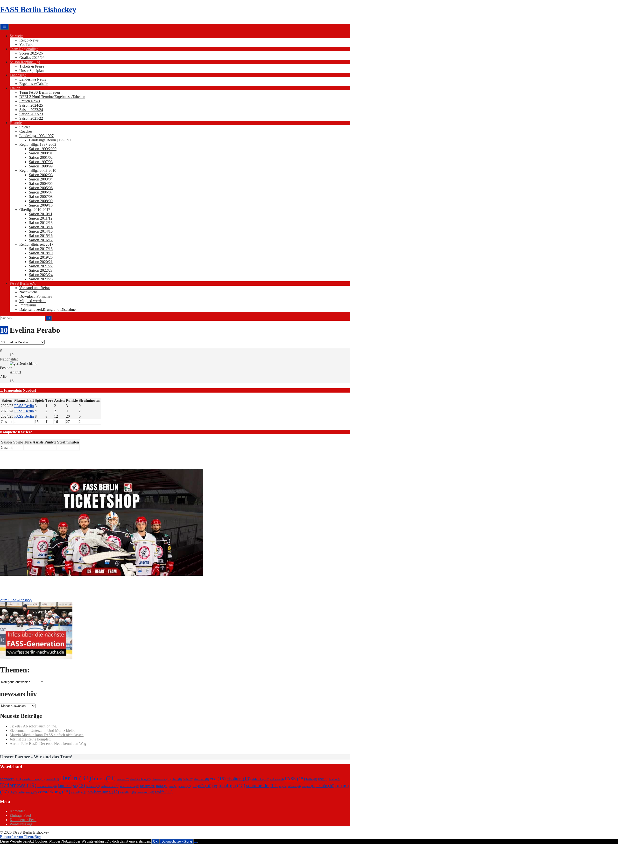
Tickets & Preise (31, 66)
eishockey (260, 779)
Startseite (16, 36)
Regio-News (29, 40)
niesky (147, 786)
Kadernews (18, 785)
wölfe (164, 792)
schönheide (262, 785)
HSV (323, 779)
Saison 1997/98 (41, 162)
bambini (52, 779)
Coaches (25, 131)
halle (311, 779)
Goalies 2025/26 (31, 57)
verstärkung (54, 791)
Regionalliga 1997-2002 (37, 144)
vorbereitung (103, 791)
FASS (295, 778)
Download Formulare (35, 296)
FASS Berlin (24, 406)
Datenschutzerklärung (177, 841)
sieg (283, 786)
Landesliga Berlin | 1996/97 (50, 140)
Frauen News (29, 101)
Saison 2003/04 (41, 179)
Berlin (75, 778)
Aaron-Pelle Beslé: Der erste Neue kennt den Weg (48, 743)
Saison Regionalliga (25, 62)
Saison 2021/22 (31, 118)
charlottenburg (140, 779)
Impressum (27, 305)
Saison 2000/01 (41, 153)
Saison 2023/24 (31, 110)
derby (188, 779)
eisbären (239, 778)
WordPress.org (21, 824)
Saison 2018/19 (41, 253)
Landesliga (18, 75)
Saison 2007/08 (41, 196)
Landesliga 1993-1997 (36, 136)
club (177, 779)
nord (162, 786)
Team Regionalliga (24, 49)
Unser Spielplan (31, 71)
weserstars (145, 792)
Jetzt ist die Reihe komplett (30, 739)
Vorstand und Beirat (34, 288)
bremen (123, 779)
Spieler (24, 127)
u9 (13, 792)
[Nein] (196, 842)
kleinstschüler (47, 786)
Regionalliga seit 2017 (36, 244)
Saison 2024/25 (31, 105)
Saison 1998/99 (41, 166)
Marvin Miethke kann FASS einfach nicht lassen (47, 735)
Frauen (15, 88)
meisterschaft (110, 786)
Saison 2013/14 (41, 227)
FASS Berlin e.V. (23, 283)
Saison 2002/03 (41, 175)
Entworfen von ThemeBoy (20, 837)
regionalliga (228, 785)
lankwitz (93, 786)
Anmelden (18, 811)
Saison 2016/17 (41, 240)
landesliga (71, 785)
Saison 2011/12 (40, 218)
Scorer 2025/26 (31, 53)
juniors (335, 779)
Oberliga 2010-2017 (34, 210)
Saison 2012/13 (41, 223)
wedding (128, 792)
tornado (325, 786)
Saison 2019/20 (41, 257)
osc (173, 786)
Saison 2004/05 (41, 183)
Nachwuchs (28, 292)
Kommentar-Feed (23, 820)
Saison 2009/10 (41, 205)
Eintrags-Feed (20, 815)
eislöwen (277, 779)
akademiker (33, 779)
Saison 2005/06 (41, 188)
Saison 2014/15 (41, 231)
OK (155, 841)
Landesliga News (32, 79)
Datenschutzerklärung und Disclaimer (48, 309)
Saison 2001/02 (41, 157)
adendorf (10, 779)
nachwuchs (129, 786)
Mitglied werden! (32, 301)
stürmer (294, 786)
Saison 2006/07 (41, 192)
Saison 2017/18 (41, 249)
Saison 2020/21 (41, 262)
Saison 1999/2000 (42, 149)
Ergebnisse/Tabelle (33, 84)
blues (104, 778)
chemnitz (161, 779)
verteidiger (79, 792)
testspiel (308, 786)
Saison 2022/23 (31, 114)
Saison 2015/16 (41, 236)
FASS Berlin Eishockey (38, 9)
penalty (184, 786)
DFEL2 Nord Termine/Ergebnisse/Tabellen (52, 97)
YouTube (26, 44)
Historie (16, 123)
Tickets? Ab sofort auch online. (33, 726)
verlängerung (27, 792)
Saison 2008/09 (41, 201)
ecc (218, 778)
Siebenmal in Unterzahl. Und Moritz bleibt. (43, 730)
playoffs (201, 786)
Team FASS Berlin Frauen (39, 92)
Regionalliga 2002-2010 (37, 170)
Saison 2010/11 (40, 214)
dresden (201, 779)
